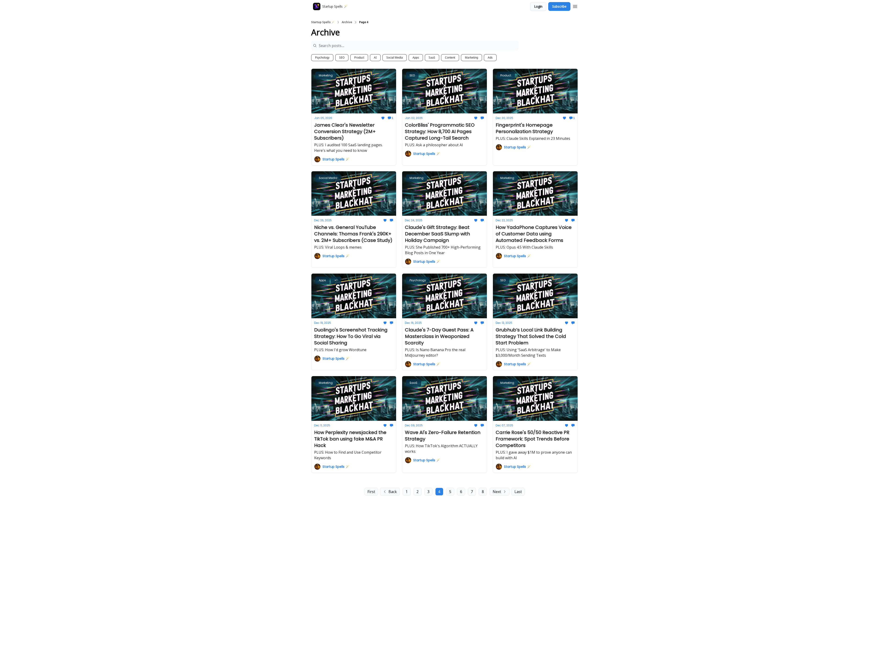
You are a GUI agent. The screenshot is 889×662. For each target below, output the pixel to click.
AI (375, 57)
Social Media (394, 57)
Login (538, 6)
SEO (341, 57)
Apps (416, 57)
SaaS (432, 57)
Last (518, 491)
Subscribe (559, 6)
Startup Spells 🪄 (323, 22)
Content (450, 57)
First (371, 491)
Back (392, 491)
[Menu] (575, 5)
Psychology (322, 57)
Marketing (471, 57)
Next (497, 491)
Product (359, 57)
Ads (490, 57)
